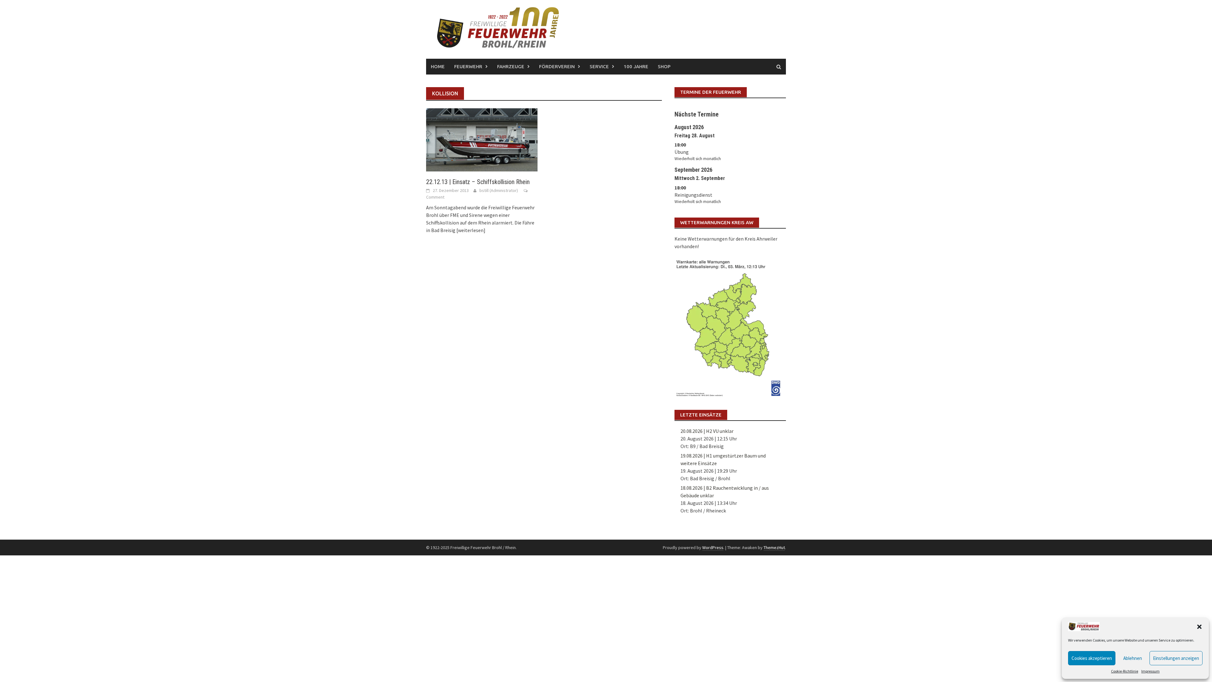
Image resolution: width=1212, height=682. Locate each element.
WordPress (712, 547)
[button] (1199, 627)
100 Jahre (636, 66)
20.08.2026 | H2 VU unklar (707, 431)
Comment (435, 197)
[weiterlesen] (470, 230)
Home (438, 66)
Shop (664, 66)
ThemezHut (774, 547)
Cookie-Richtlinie (1124, 671)
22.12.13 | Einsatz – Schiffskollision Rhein (478, 182)
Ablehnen (1132, 658)
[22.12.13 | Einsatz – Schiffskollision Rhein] (482, 139)
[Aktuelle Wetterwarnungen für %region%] (730, 327)
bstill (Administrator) (498, 190)
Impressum (1150, 671)
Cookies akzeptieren (1092, 658)
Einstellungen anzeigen (1176, 658)
